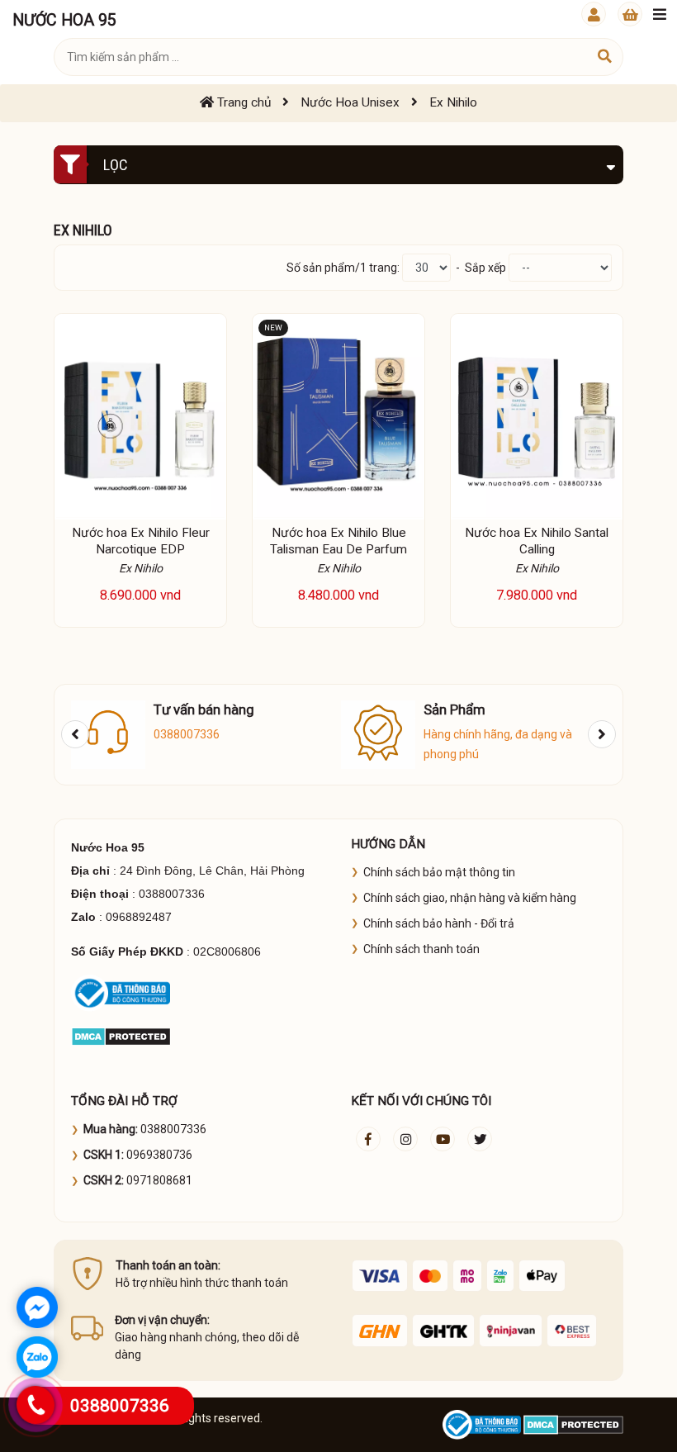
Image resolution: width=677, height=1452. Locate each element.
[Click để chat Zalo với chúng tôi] (37, 1357)
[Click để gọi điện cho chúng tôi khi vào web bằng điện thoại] (36, 1405)
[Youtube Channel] (442, 1139)
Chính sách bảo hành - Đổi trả (438, 923)
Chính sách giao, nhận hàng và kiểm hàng (469, 897)
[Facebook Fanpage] (368, 1139)
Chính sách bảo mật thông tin (439, 872)
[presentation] (75, 734)
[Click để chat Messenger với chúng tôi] (37, 1307)
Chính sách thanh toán (421, 949)
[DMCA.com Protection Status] (121, 1035)
